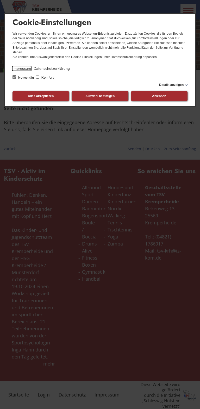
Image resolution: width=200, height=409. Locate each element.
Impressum (21, 68)
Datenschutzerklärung (52, 68)
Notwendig (26, 77)
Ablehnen (159, 96)
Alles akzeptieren (41, 96)
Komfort (47, 77)
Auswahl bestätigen (100, 96)
